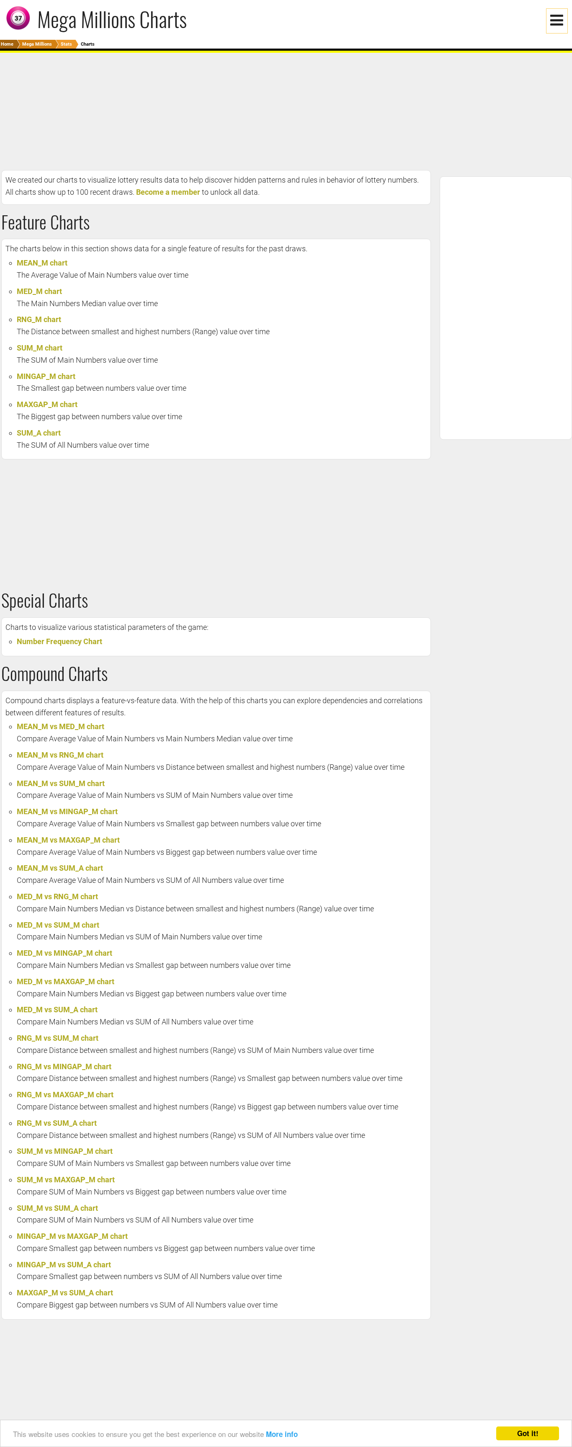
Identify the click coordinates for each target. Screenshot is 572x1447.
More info (282, 1434)
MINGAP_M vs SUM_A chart (64, 1264)
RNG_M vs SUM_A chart (57, 1123)
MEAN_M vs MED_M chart (60, 726)
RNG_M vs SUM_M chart (57, 1038)
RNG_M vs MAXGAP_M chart (65, 1094)
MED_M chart (39, 291)
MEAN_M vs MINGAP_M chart (67, 811)
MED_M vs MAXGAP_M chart (65, 981)
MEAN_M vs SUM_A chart (60, 868)
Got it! (528, 1433)
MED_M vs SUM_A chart (57, 1009)
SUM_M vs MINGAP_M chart (65, 1151)
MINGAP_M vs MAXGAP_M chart (72, 1236)
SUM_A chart (39, 432)
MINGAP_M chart (46, 376)
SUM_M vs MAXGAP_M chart (66, 1179)
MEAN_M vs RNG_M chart (60, 755)
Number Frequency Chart (59, 641)
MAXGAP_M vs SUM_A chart (65, 1292)
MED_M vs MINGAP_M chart (64, 953)
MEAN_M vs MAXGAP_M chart (68, 840)
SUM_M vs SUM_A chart (57, 1208)
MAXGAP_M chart (47, 404)
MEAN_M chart (42, 262)
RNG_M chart (39, 319)
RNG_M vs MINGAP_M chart (64, 1066)
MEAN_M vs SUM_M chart (61, 783)
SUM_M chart (39, 347)
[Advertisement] (251, 111)
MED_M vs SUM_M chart (58, 925)
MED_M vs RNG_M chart (57, 896)
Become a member (168, 192)
